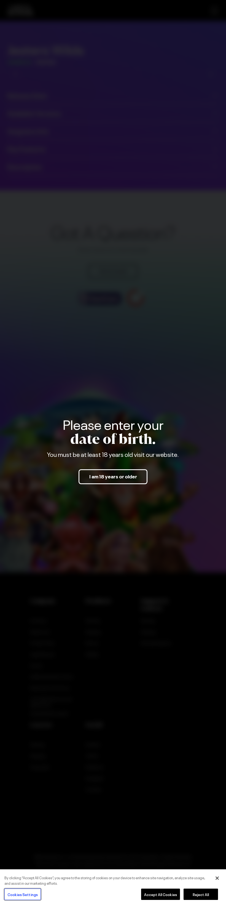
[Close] (217, 878)
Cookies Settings (22, 894)
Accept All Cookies (160, 894)
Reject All (201, 894)
